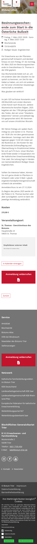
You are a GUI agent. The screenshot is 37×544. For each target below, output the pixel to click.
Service (6, 317)
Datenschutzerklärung (11, 522)
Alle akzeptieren (25, 541)
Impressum (5, 524)
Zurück (6, 295)
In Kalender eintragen (12, 263)
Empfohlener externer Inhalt (15, 245)
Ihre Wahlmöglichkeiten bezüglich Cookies (19, 500)
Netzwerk (7, 372)
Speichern (9, 541)
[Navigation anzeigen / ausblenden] (32, 4)
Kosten (6, 207)
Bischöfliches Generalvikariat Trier (18, 426)
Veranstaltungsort (12, 220)
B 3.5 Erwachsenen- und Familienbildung (14, 434)
